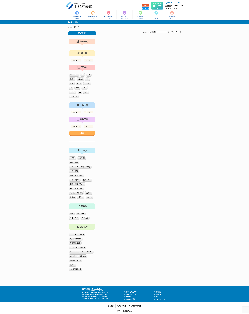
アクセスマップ (160, 299)
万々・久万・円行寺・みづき (80, 167)
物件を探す (77, 16)
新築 (71, 213)
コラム (156, 16)
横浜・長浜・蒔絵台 (77, 184)
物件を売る (92, 16)
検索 (82, 133)
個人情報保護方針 (134, 306)
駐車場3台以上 (75, 243)
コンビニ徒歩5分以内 (77, 247)
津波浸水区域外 (75, 269)
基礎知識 (128, 296)
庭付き (72, 265)
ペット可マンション (77, 234)
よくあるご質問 (130, 299)
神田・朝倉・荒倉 (76, 188)
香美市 (80, 197)
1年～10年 (80, 213)
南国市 (88, 193)
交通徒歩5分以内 (76, 239)
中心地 (72, 158)
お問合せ (140, 16)
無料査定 (124, 16)
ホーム (70, 27)
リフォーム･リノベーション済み (81, 252)
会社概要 (111, 306)
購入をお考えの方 (131, 292)
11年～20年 (74, 218)
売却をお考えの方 (131, 294)
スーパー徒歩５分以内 (78, 256)
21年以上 (85, 218)
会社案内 (172, 16)
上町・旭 (81, 158)
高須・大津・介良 (76, 175)
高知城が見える (75, 260)
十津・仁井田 (74, 180)
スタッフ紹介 (121, 306)
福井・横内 (74, 162)
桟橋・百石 (87, 180)
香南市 (72, 197)
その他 (89, 197)
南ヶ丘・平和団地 (76, 193)
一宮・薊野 (74, 171)
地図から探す (108, 16)
